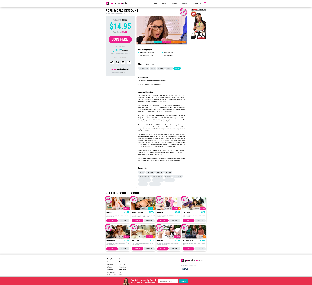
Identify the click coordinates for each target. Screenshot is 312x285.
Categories (184, 3)
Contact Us (122, 264)
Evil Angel (160, 212)
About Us (121, 262)
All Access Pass (144, 68)
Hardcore (169, 68)
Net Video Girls (188, 240)
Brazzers (109, 212)
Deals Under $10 (196, 3)
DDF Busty (168, 172)
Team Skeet (187, 212)
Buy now (111, 220)
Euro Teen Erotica (157, 176)
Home (155, 3)
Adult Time (135, 240)
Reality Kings (110, 240)
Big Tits (153, 68)
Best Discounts (111, 272)
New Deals (164, 3)
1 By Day (142, 172)
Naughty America (137, 212)
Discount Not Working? (120, 57)
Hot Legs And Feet (157, 180)
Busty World (150, 172)
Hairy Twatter (177, 176)
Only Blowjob (143, 184)
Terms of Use (122, 269)
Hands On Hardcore (145, 180)
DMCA (120, 275)
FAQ (120, 272)
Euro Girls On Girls (145, 176)
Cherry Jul (159, 172)
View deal (124, 220)
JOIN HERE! (120, 39)
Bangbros (160, 240)
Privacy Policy (122, 267)
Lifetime (174, 3)
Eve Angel (168, 176)
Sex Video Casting (154, 184)
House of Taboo (170, 180)
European (160, 68)
